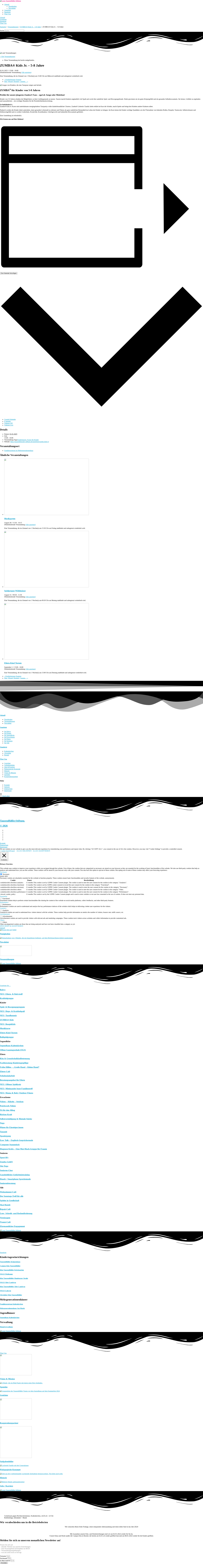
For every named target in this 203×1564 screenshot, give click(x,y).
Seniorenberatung (8, 1183)
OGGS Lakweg (5, 1291)
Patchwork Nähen (8, 1106)
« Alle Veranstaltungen (7, 56)
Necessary (6, 874)
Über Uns (7, 14)
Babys (2, 990)
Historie (3, 1478)
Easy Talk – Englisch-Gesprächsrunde (16, 1140)
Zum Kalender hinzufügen (8, 273)
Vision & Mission (7, 1379)
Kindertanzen (21, 440)
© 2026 (4, 825)
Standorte (7, 12)
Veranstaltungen (13, 27)
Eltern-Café (5, 1071)
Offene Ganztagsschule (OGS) (13, 1050)
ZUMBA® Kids (7, 1020)
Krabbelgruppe (6, 998)
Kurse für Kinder (33, 440)
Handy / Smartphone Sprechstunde (15, 1179)
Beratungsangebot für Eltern (12, 1080)
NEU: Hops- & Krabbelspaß (12, 1011)
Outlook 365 (8, 423)
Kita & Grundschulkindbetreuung (15, 1058)
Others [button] (2, 920)
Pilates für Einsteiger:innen (11, 1127)
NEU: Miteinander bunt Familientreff (16, 1088)
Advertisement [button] (5, 914)
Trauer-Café (5, 1222)
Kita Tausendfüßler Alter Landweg (12, 1287)
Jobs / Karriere (6, 1486)
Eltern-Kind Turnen (13, 663)
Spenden (4, 1387)
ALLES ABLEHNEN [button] (24, 851)
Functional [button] (3, 896)
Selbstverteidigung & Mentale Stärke (16, 1119)
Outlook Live (8, 425)
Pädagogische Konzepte (10, 1469)
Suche (2, 30)
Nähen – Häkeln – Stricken (11, 1101)
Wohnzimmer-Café (8, 1192)
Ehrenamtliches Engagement (12, 1226)
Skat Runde (5, 1205)
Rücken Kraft (6, 1114)
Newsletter (12, 8)
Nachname (4, 1558)
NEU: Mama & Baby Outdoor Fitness (16, 1093)
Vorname (3, 1556)
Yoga (2, 1123)
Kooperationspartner (9, 1423)
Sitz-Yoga (4, 1166)
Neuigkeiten (12, 6)
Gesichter (4, 1395)
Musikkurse (5, 1028)
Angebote (7, 10)
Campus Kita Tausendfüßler (10, 1266)
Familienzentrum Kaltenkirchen (11, 1304)
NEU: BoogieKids (7, 1024)
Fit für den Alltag (7, 1110)
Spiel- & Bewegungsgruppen (12, 1007)
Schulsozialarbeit (7, 1076)
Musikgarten (9, 518)
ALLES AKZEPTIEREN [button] (41, 851)
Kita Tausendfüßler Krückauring (12, 1270)
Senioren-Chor (6, 1170)
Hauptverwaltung (6, 1327)
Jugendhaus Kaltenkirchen (11, 1045)
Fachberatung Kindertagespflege (14, 1063)
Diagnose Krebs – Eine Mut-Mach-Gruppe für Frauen (23, 1149)
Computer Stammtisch (10, 1144)
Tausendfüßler (12, 820)
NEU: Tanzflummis (8, 1015)
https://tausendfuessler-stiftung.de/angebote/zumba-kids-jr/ (29, 442)
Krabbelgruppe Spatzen (12, 80)
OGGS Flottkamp (6, 1274)
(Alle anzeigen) (26, 72)
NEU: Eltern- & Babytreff (11, 994)
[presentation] (46, 514)
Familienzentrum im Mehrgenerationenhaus (18, 450)
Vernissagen (5, 1218)
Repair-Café (5, 1209)
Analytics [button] (3, 908)
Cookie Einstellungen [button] (8, 851)
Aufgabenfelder (6, 1461)
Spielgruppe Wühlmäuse (15, 591)
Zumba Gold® (6, 1162)
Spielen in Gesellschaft (9, 1200)
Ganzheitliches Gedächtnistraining (15, 1175)
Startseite (3, 27)
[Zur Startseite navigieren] (10, 1)
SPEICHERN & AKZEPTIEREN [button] (11, 926)
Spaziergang (5, 1136)
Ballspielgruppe (7, 1037)
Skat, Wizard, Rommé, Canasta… (16, 81)
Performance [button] (4, 902)
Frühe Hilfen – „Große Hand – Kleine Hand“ (19, 1067)
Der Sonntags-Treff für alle (11, 1196)
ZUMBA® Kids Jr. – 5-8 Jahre (30, 27)
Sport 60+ (4, 1157)
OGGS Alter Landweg (8, 1282)
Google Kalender (10, 419)
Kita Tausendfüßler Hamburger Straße (14, 1278)
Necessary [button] (3, 872)
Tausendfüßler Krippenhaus (10, 1262)
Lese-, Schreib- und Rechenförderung (16, 1213)
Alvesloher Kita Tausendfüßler (11, 1295)
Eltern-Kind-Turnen (8, 1033)
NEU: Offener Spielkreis (10, 1084)
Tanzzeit (3, 1132)
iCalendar (7, 421)
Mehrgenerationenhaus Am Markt (12, 1308)
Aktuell (6, 4)
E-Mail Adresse (5, 1560)
